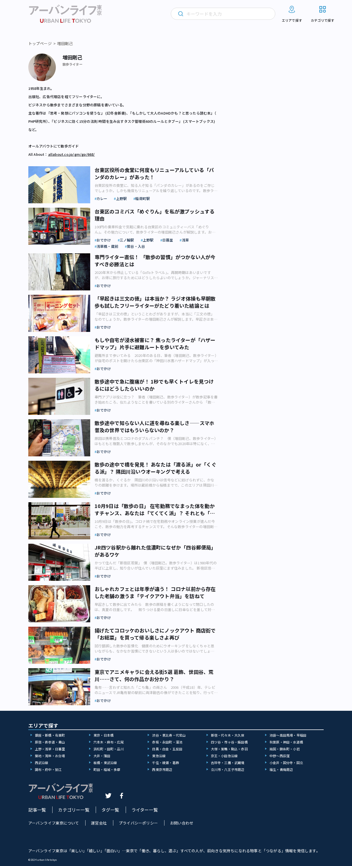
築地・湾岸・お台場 (50, 755)
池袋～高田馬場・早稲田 (288, 735)
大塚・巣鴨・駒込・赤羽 (229, 748)
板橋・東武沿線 (105, 762)
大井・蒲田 (102, 755)
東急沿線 (159, 755)
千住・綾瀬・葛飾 (165, 762)
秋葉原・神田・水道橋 (286, 742)
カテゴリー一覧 (73, 809)
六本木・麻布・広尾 (109, 742)
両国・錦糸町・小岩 (285, 748)
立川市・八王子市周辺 (227, 769)
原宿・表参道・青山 (50, 742)
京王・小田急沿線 (224, 755)
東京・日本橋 (104, 735)
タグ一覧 (110, 809)
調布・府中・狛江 (48, 769)
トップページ (40, 43)
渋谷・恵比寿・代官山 (169, 735)
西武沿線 (41, 762)
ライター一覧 (144, 809)
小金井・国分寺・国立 (286, 762)
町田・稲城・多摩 (107, 769)
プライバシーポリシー (138, 823)
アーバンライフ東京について (53, 823)
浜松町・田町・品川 (109, 748)
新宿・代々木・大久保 (227, 735)
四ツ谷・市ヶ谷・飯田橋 (229, 742)
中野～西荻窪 (280, 755)
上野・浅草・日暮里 (50, 748)
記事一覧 (37, 809)
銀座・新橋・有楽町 (50, 735)
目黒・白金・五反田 (167, 748)
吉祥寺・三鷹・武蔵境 (227, 762)
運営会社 (99, 823)
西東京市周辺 (162, 769)
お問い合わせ (181, 823)
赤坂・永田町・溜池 (167, 742)
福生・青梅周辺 (281, 769)
